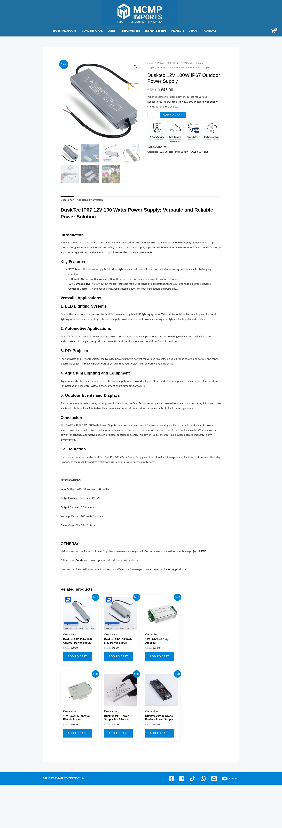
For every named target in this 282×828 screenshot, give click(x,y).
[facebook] (171, 778)
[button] (135, 67)
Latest (112, 30)
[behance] (193, 778)
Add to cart (172, 114)
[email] (214, 778)
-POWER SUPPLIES (167, 63)
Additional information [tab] (90, 200)
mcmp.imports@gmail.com (171, 569)
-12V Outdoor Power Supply (173, 152)
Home (150, 63)
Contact (210, 30)
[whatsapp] (203, 778)
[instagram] (182, 778)
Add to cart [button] (77, 656)
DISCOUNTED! (131, 30)
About (194, 30)
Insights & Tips (155, 30)
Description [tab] (67, 200)
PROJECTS (177, 30)
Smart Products (65, 30)
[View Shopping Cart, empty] (273, 31)
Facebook (81, 560)
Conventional (92, 30)
